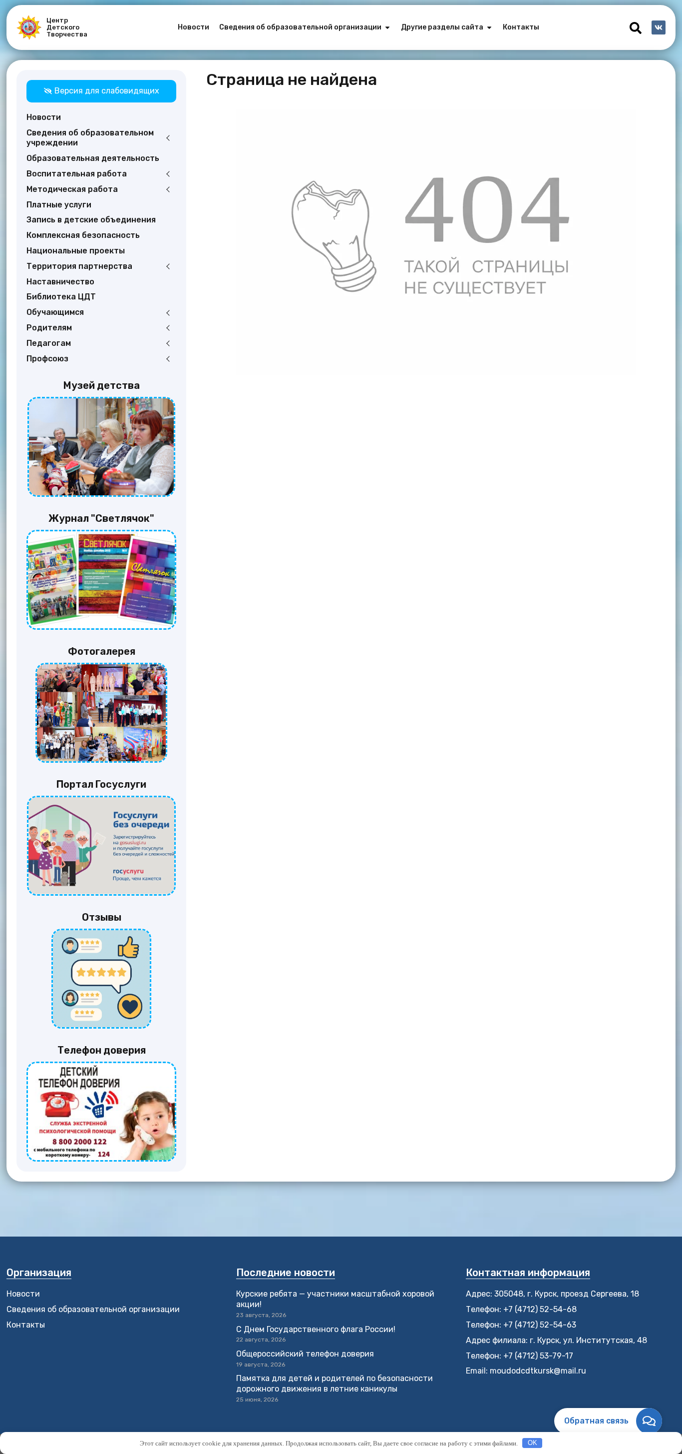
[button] (636, 28)
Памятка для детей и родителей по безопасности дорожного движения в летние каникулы (334, 1384)
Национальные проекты (75, 250)
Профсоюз (47, 358)
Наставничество (60, 281)
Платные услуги (58, 204)
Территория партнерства (79, 266)
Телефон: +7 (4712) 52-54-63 (521, 1325)
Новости (43, 117)
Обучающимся (55, 312)
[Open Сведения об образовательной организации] (387, 27)
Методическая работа (72, 189)
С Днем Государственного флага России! (315, 1329)
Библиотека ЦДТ (61, 296)
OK (532, 1443)
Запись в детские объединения (91, 219)
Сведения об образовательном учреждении (90, 138)
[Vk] (659, 27)
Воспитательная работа (76, 173)
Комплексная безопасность (83, 235)
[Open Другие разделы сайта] (489, 27)
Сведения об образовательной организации (93, 1309)
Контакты (25, 1325)
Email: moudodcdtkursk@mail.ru (526, 1371)
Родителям (49, 327)
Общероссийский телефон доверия (305, 1354)
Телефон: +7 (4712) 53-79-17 (519, 1356)
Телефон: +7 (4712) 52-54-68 (521, 1309)
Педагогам (48, 343)
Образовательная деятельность (92, 158)
